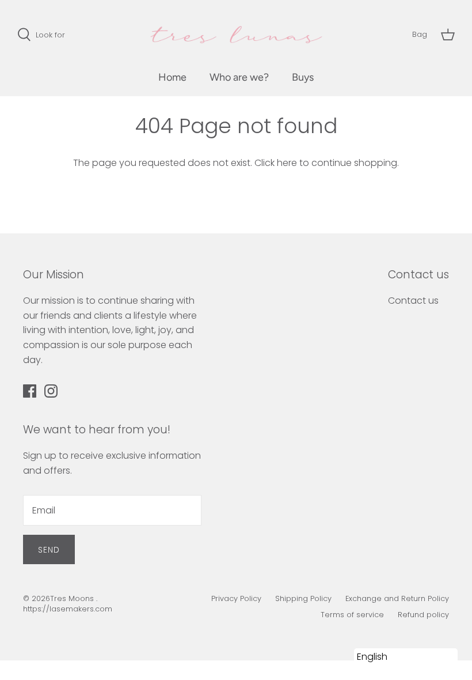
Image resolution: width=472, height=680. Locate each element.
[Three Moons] (236, 34)
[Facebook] (29, 391)
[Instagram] (51, 391)
